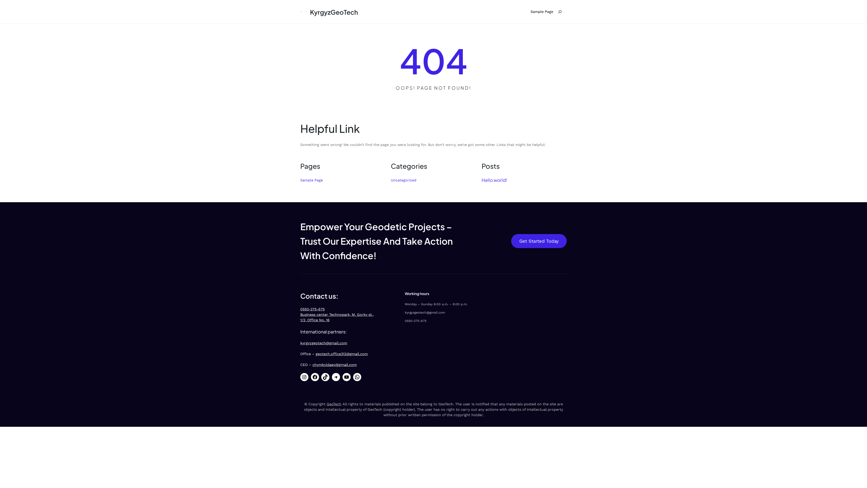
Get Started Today (539, 241)
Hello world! (494, 180)
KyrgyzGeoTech (334, 12)
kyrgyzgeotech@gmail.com (323, 343)
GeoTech (334, 404)
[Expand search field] (560, 11)
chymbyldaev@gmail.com (334, 365)
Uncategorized (403, 180)
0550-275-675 (312, 309)
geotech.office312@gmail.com (342, 354)
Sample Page (542, 11)
